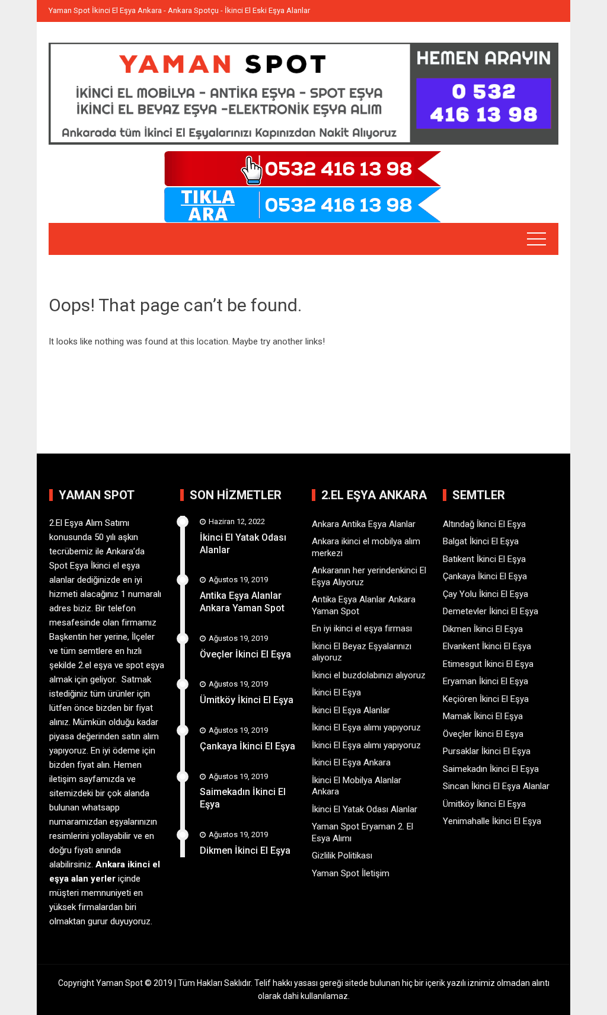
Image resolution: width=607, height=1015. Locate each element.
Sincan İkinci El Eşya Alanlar (496, 786)
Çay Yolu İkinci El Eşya (485, 594)
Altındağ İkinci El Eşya (484, 524)
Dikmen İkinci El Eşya (245, 850)
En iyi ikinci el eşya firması (362, 628)
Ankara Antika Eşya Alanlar (364, 524)
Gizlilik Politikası (342, 855)
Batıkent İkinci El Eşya (484, 559)
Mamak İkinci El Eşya (483, 716)
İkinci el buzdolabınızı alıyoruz (369, 675)
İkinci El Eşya (336, 692)
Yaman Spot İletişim (350, 873)
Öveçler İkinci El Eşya (245, 654)
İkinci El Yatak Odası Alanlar (364, 809)
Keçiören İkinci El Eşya (486, 699)
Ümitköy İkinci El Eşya (246, 700)
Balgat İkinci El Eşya (481, 541)
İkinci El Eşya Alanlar (351, 710)
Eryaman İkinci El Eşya (485, 681)
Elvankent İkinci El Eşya (487, 646)
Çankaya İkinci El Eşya (247, 746)
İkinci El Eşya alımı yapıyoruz (366, 727)
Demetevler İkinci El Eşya (490, 611)
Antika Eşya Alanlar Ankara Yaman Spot (242, 602)
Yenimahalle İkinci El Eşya (492, 821)
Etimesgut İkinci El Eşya (488, 664)
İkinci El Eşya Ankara (351, 762)
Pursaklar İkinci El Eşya (487, 751)
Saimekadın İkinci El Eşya (491, 769)
